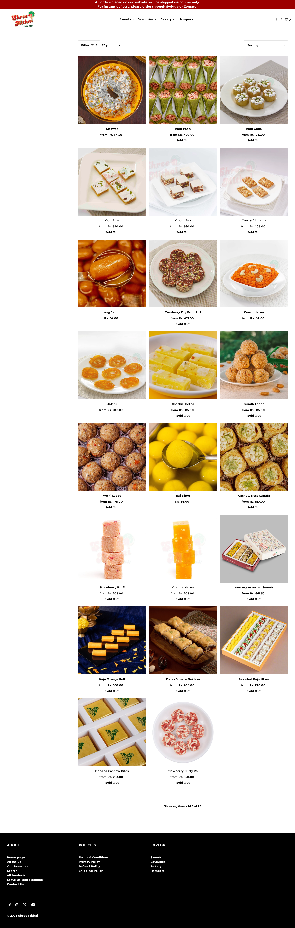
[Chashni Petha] (183, 365)
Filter (85, 45)
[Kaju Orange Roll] (112, 640)
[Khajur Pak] (183, 182)
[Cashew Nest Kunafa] (254, 457)
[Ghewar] (112, 90)
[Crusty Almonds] (254, 182)
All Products (16, 875)
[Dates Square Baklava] (183, 640)
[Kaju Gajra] (254, 90)
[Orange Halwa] (183, 549)
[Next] (213, 4)
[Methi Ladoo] (112, 457)
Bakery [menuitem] (166, 19)
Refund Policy (89, 866)
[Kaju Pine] (112, 182)
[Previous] (82, 4)
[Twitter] (24, 905)
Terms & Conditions (94, 857)
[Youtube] (33, 905)
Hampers (157, 871)
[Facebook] (10, 905)
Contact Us (15, 884)
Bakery (156, 866)
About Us (14, 862)
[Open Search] (275, 19)
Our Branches (17, 866)
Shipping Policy (91, 871)
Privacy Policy (89, 862)
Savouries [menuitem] (145, 19)
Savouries (158, 862)
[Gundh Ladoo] (254, 365)
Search (12, 871)
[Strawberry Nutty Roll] (183, 732)
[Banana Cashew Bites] (112, 732)
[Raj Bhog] (183, 457)
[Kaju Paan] (183, 90)
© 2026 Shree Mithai (22, 915)
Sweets (156, 857)
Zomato (190, 6)
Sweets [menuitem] (125, 19)
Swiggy (172, 6)
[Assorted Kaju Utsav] (254, 640)
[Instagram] (16, 905)
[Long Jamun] (112, 273)
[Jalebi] (112, 365)
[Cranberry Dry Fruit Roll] (183, 273)
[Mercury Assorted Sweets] (254, 549)
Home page (16, 857)
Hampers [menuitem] (186, 19)
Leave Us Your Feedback (26, 880)
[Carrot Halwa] (254, 273)
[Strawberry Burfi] (112, 549)
